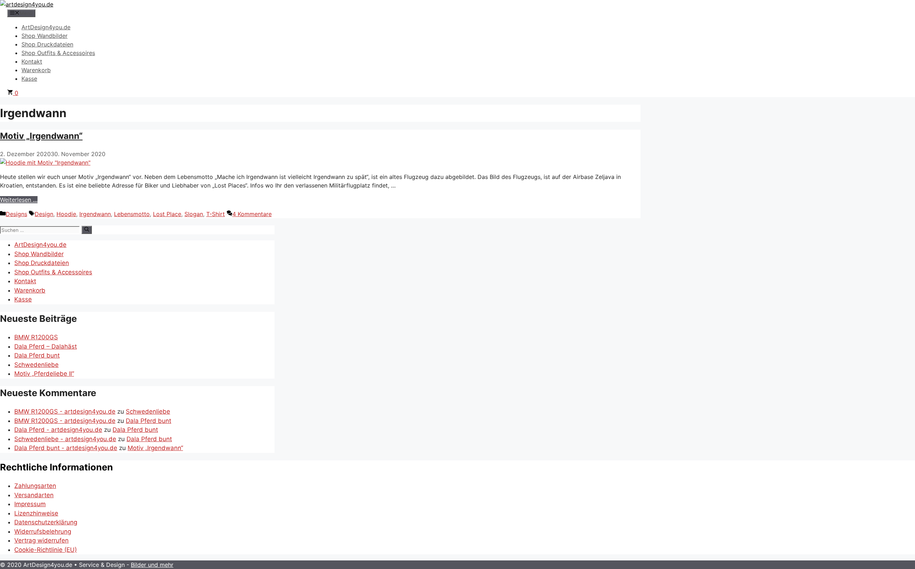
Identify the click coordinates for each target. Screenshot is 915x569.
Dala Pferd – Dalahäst (45, 346)
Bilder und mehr (152, 564)
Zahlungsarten (35, 485)
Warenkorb (36, 70)
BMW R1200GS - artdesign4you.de (64, 411)
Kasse (29, 78)
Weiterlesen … (19, 199)
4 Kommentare (252, 214)
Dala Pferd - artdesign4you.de (58, 429)
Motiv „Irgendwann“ (41, 136)
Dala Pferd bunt (37, 355)
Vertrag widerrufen (41, 540)
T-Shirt (215, 214)
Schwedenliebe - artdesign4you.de (65, 439)
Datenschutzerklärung (45, 522)
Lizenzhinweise (36, 513)
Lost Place (167, 214)
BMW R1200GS (36, 337)
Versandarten (34, 495)
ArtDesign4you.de (45, 27)
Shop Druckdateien (47, 44)
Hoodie (66, 214)
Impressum (30, 504)
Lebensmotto (132, 214)
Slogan (193, 214)
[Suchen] (86, 230)
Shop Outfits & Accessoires (58, 52)
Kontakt (31, 61)
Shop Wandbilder (44, 35)
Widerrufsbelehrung (42, 531)
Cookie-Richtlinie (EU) (45, 549)
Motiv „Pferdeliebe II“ (44, 373)
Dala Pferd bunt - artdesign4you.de (65, 447)
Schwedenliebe (36, 364)
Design (44, 214)
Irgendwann (95, 214)
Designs (16, 214)
